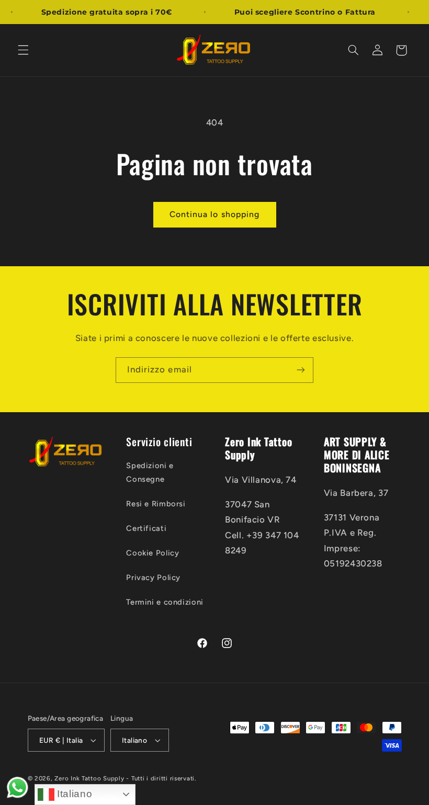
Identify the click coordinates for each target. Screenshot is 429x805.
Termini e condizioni (165, 602)
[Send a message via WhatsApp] (17, 787)
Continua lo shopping (214, 214)
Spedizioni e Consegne (150, 472)
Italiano (73, 793)
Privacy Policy (153, 577)
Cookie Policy (152, 553)
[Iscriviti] (301, 370)
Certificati (146, 528)
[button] (23, 50)
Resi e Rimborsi (155, 503)
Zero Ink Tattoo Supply (89, 778)
